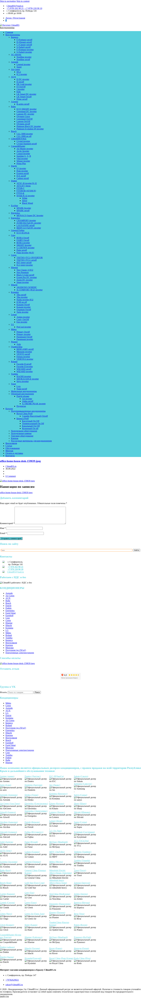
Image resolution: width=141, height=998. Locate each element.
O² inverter (21, 168)
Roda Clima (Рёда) (82, 958)
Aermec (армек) (7, 776)
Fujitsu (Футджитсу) (34, 832)
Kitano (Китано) (56, 803)
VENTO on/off (23, 354)
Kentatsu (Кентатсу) (58, 793)
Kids (19, 92)
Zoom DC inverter (25, 280)
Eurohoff (9, 615)
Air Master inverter (25, 148)
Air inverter (27, 399)
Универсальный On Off (33, 423)
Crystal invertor (23, 141)
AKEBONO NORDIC (27, 287)
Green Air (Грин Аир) (34, 914)
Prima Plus (21, 163)
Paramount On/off (24, 337)
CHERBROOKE (18, 139)
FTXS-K (20, 193)
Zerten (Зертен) (81, 894)
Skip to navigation (8, 1)
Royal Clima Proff (24, 413)
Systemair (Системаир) (84, 832)
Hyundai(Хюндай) (33, 958)
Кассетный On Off (30, 421)
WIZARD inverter (25, 371)
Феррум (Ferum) (81, 948)
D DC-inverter (23, 79)
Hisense (14, 267)
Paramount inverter (25, 339)
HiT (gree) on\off (24, 262)
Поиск (37, 692)
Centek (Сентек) (7, 902)
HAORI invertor (24, 376)
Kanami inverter (24, 307)
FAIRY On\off (23, 240)
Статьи (9, 446)
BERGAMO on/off (25, 349)
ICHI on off (22, 302)
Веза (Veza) (79, 914)
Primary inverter (24, 334)
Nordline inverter (24, 57)
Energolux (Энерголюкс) (36, 811)
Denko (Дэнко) (31, 795)
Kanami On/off (23, 304)
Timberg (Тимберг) (82, 852)
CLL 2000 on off (24, 136)
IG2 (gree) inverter (25, 265)
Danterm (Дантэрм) (33, 785)
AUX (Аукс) (6, 850)
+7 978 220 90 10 (15, 569)
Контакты (10, 455)
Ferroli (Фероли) (32, 822)
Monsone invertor (24, 352)
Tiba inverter (22, 297)
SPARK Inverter (24, 208)
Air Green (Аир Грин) (10, 803)
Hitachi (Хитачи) (32, 948)
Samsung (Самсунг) (83, 784)
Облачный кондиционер (22, 394)
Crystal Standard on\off (27, 144)
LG (12, 324)
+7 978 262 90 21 (15, 567)
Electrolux (15, 213)
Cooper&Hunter (18, 146)
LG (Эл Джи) (55, 831)
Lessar (14, 314)
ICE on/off (21, 176)
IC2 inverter (22, 74)
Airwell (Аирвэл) (8, 812)
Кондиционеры (7, 27)
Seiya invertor (23, 381)
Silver (24, 200)
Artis (19, 344)
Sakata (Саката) (81, 776)
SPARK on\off (23, 210)
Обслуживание (13, 448)
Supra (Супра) (80, 822)
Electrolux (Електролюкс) (36, 803)
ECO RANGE (23, 233)
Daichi (14, 166)
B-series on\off (23, 104)
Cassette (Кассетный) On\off (35, 416)
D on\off (20, 82)
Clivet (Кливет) (7, 925)
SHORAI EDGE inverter (28, 379)
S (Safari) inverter (24, 52)
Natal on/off (22, 389)
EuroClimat (11, 613)
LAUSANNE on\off (26, 225)
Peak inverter (22, 171)
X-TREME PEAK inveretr (34, 404)
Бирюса (14, 37)
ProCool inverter (24, 327)
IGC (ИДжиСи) (56, 776)
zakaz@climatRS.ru (14, 984)
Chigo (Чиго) (6, 914)
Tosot (13, 384)
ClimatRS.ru (11, 466)
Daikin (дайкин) (7, 947)
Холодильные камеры (21, 433)
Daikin (14, 181)
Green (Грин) (31, 902)
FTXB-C (21, 188)
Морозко (10, 648)
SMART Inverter (24, 245)
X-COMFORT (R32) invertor (30, 290)
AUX (13, 77)
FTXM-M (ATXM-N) (26, 191)
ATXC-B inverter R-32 (27, 183)
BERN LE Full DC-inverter (29, 228)
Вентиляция (11, 443)
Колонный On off (30, 428)
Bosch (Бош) (5, 883)
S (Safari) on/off (24, 47)
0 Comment (11, 476)
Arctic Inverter (23, 151)
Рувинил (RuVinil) (82, 937)
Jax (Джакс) (54, 785)
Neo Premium (23, 272)
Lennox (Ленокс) (57, 812)
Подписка (21, 406)
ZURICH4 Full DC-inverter (29, 223)
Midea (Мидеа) (56, 862)
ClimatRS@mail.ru (15, 6)
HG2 (19, 72)
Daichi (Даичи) (7, 957)
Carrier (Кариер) (7, 894)
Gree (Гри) (29, 893)
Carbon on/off (23, 178)
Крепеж (14, 438)
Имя (3, 528)
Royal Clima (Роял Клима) (61, 958)
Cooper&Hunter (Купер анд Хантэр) (10, 936)
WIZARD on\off (24, 369)
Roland (14, 361)
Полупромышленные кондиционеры (28, 411)
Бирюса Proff (23, 418)
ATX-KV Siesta (24, 186)
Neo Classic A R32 (25, 270)
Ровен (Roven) (80, 925)
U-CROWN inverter (25, 248)
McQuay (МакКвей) (58, 842)
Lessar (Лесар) (55, 821)
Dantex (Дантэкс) (33, 776)
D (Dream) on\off (24, 42)
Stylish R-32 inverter (26, 196)
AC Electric (16, 54)
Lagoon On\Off (23, 121)
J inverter (21, 89)
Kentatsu (15, 292)
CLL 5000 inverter (25, 134)
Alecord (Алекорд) (8, 832)
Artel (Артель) (6, 842)
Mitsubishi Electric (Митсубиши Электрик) (60, 871)
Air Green (15, 69)
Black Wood (27, 203)
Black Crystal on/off (25, 275)
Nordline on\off (23, 59)
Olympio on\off (23, 124)
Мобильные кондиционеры (24, 391)
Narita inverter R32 (25, 300)
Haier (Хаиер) (31, 925)
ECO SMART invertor (26, 109)
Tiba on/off (21, 295)
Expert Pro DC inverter (27, 277)
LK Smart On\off (24, 96)
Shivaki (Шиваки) (82, 812)
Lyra (19, 386)
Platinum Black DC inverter (29, 126)
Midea (14, 329)
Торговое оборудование (22, 436)
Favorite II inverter (25, 366)
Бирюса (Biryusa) (82, 902)
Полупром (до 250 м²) (16, 650)
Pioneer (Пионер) (57, 912)
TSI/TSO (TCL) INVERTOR (30, 257)
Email (3, 533)
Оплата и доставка (14, 453)
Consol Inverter (23, 153)
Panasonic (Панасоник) (59, 904)
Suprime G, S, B (24, 156)
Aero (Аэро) (5, 785)
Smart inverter (23, 282)
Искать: (3, 692)
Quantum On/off (24, 309)
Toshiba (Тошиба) (82, 860)
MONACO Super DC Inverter (30, 215)
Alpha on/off (27, 401)
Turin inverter (22, 312)
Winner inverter (23, 161)
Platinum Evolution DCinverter (30, 129)
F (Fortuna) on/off (24, 40)
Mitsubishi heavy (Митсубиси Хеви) (58, 881)
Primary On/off (23, 332)
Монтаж (9, 451)
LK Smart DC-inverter (26, 94)
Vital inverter (22, 158)
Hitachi (14, 285)
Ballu (13, 106)
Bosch (14, 131)
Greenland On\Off (24, 119)
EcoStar (14, 205)
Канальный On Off (31, 426)
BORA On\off (23, 238)
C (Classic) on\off (24, 44)
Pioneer (14, 342)
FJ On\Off (21, 87)
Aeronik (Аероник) (8, 795)
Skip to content (22, 1)
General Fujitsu (17, 230)
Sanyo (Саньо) (80, 795)
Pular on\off (22, 250)
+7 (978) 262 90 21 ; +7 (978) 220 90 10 (24, 8)
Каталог (9, 408)
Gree (13, 235)
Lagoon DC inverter (25, 114)
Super (19, 67)
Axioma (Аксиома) (8, 862)
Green (13, 255)
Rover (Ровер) (55, 948)
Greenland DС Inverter (27, 111)
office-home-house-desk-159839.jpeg (20, 461)
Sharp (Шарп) (80, 803)
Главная (9, 32)
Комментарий (7, 523)
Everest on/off (23, 173)
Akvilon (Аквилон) (9, 822)
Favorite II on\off (24, 364)
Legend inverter (23, 64)
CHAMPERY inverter (26, 220)
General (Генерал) (33, 862)
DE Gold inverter (24, 84)
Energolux (15, 218)
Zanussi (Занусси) (82, 883)
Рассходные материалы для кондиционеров (31, 441)
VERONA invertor (25, 359)
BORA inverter (23, 243)
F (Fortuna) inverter (25, 49)
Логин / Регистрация (15, 18)
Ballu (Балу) (5, 870)
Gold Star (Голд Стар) (34, 883)
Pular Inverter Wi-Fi (25, 252)
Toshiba (14, 374)
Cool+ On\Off (23, 319)
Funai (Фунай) (31, 842)
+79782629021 (12, 980)
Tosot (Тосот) (80, 870)
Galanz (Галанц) (32, 852)
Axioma (14, 101)
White (24, 198)
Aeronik (14, 62)
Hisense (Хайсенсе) (33, 937)
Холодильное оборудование (24, 431)
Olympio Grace (23, 116)
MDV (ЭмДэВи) (57, 852)
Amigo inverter (23, 317)
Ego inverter (22, 322)
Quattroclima (16, 347)
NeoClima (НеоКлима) (59, 894)
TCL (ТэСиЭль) (81, 841)
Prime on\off (22, 99)
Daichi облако (23, 396)
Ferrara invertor (23, 356)
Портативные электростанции (20, 652)
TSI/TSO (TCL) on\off (27, 260)
